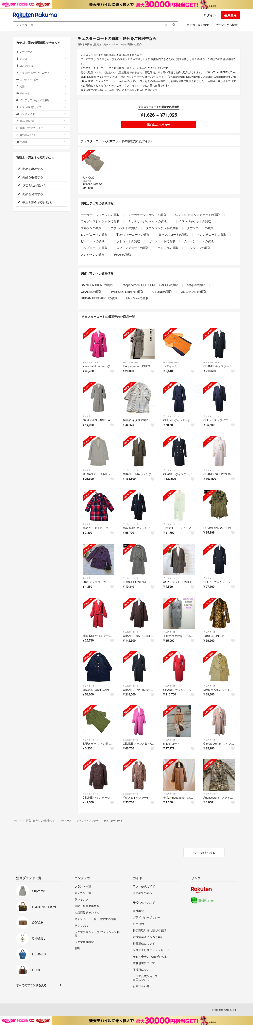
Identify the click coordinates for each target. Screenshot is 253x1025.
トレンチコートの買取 (211, 234)
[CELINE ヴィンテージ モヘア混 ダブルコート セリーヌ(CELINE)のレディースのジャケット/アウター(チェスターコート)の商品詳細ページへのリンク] (98, 775)
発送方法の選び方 (34, 185)
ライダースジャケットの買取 (100, 221)
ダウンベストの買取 (123, 228)
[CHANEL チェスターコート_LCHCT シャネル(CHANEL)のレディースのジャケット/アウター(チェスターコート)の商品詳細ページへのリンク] (219, 344)
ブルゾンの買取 (91, 228)
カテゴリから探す (198, 25)
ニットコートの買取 (126, 241)
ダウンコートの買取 (200, 228)
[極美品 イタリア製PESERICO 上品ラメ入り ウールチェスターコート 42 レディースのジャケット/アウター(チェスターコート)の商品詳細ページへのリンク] (139, 398)
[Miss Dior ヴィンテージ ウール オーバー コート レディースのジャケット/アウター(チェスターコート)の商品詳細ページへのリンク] (98, 613)
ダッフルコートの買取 (173, 234)
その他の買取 (122, 254)
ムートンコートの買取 (199, 241)
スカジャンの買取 (93, 254)
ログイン (210, 15)
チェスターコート (90, 362)
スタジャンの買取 (199, 248)
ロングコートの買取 (94, 234)
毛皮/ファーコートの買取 (133, 234)
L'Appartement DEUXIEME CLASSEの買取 (150, 285)
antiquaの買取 (196, 285)
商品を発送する (32, 194)
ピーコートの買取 (93, 241)
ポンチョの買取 (168, 248)
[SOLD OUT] (94, 162)
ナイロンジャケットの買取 (193, 221)
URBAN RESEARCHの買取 (99, 298)
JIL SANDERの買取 (194, 291)
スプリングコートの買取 (132, 248)
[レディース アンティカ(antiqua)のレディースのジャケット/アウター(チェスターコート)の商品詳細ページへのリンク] (179, 344)
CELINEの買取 (162, 291)
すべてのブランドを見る (31, 985)
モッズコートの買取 (94, 248)
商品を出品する (32, 169)
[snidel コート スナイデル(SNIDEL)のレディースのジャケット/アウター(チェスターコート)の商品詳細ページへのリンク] (179, 721)
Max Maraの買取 (137, 298)
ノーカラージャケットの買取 (147, 215)
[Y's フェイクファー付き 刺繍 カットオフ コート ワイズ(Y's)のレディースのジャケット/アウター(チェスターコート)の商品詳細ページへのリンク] (139, 775)
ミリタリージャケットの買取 (147, 221)
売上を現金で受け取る (37, 202)
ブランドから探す (226, 25)
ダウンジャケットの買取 (162, 228)
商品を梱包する (32, 177)
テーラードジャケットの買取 (100, 215)
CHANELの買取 (91, 291)
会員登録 (230, 15)
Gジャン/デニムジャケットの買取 (197, 215)
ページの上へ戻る (204, 853)
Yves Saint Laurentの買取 (127, 291)
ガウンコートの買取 (162, 241)
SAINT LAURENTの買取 (97, 285)
